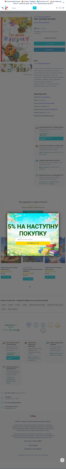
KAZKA (6, 8)
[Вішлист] (60, 8)
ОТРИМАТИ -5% (33, 243)
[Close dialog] (56, 215)
